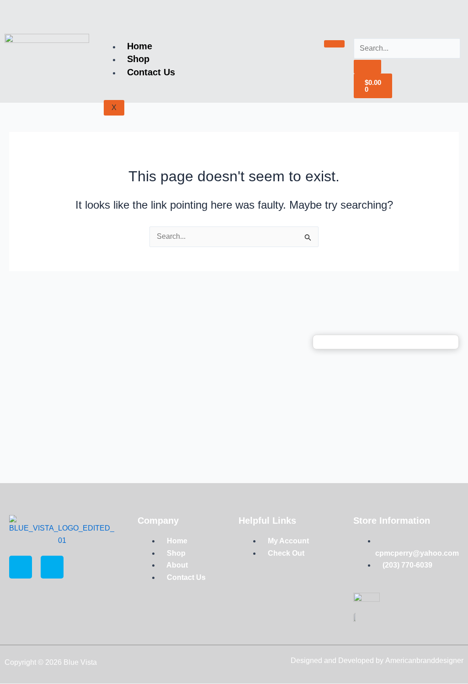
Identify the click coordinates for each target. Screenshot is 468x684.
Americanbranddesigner (424, 660)
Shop (138, 59)
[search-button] (367, 67)
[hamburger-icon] (334, 43)
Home (139, 46)
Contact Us (151, 72)
